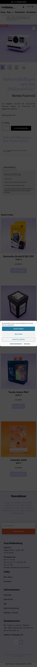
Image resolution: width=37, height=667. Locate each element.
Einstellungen (18, 339)
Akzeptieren (18, 329)
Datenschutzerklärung (16, 343)
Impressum (27, 343)
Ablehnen (18, 334)
